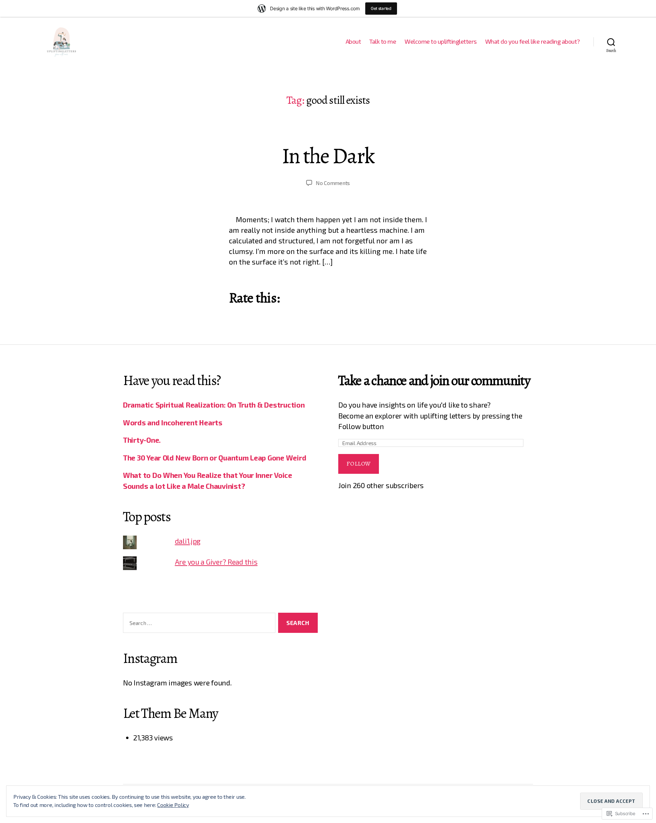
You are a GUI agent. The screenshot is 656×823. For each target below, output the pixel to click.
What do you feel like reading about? (532, 41)
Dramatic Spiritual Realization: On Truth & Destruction (213, 404)
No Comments (333, 183)
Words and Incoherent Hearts (172, 422)
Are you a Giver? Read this (216, 561)
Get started (381, 8)
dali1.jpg (188, 541)
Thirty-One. (142, 440)
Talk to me (382, 41)
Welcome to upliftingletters (441, 41)
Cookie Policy (173, 804)
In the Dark (328, 156)
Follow (358, 464)
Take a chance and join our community (434, 380)
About (353, 41)
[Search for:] (197, 624)
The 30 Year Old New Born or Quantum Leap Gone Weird (214, 457)
